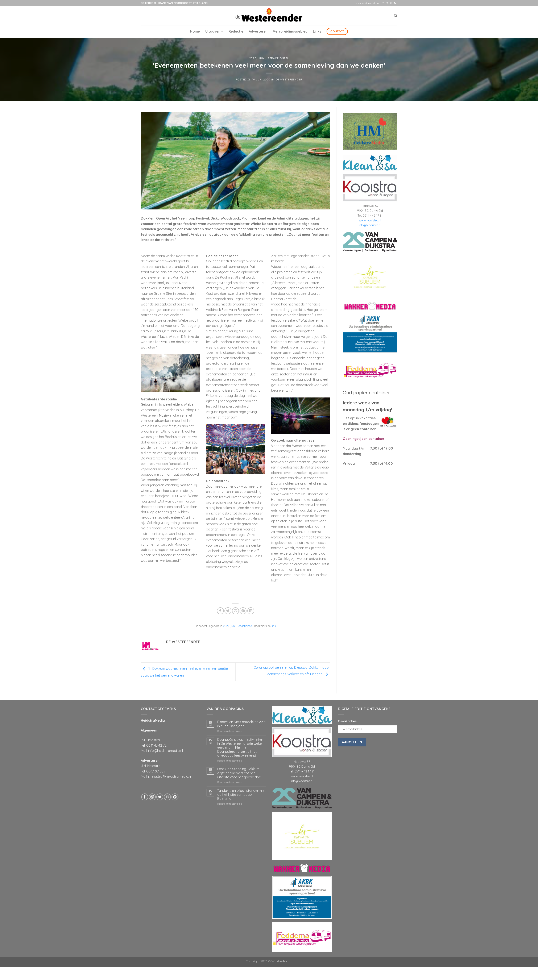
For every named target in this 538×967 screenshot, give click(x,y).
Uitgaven (212, 31)
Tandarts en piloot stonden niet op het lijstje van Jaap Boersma (241, 795)
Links (317, 31)
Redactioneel (278, 58)
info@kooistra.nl (370, 225)
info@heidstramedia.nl (165, 751)
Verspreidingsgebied (290, 31)
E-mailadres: (347, 721)
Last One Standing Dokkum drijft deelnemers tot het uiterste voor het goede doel (239, 773)
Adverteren (258, 31)
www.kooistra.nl (370, 220)
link (274, 626)
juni (262, 58)
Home (195, 31)
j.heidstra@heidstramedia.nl (169, 776)
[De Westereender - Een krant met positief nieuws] (269, 15)
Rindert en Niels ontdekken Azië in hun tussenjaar (241, 724)
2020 (253, 58)
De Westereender (289, 79)
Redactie (235, 31)
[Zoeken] (395, 16)
